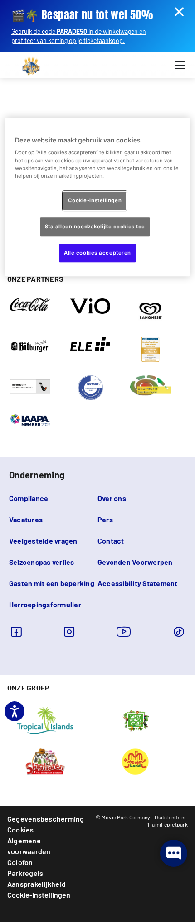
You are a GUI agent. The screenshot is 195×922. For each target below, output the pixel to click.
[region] (97, 197)
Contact (111, 540)
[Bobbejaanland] (135, 760)
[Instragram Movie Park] (69, 631)
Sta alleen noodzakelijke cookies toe (95, 226)
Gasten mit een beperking (51, 583)
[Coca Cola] (30, 303)
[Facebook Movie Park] (16, 631)
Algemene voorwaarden (29, 846)
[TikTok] (179, 631)
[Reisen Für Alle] (30, 385)
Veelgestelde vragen (43, 540)
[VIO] (90, 305)
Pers (105, 519)
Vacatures (26, 519)
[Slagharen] (45, 760)
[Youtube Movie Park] (124, 631)
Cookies (20, 829)
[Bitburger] (30, 345)
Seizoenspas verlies (41, 562)
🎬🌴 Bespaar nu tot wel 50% (82, 15)
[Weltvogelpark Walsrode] (135, 719)
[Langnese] (150, 310)
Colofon (20, 862)
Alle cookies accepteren (97, 253)
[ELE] (90, 343)
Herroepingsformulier (45, 604)
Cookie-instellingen (38, 894)
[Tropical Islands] (45, 719)
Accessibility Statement (138, 583)
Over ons (112, 498)
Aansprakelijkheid (36, 883)
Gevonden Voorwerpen (135, 562)
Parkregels (25, 873)
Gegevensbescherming (45, 818)
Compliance (28, 498)
